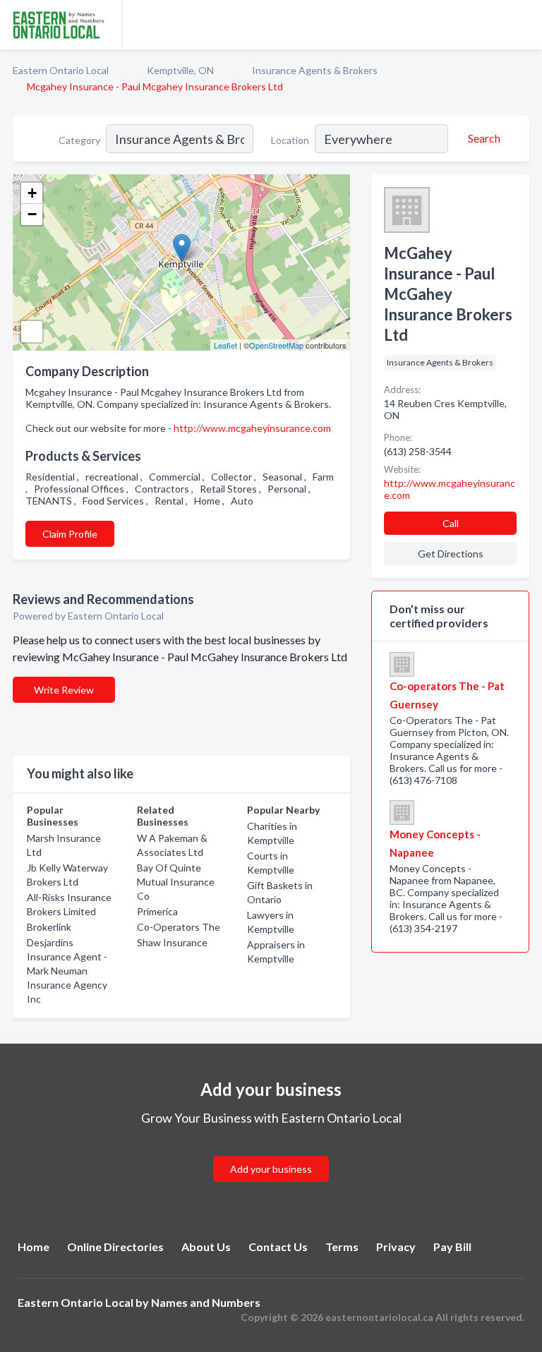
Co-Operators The (178, 927)
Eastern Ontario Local (61, 70)
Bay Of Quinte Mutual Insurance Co (176, 882)
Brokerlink (49, 927)
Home (33, 1246)
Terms (342, 1246)
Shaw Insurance (172, 942)
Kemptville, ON (180, 70)
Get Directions (450, 554)
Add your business (271, 1169)
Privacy (396, 1246)
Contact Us (278, 1246)
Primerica (157, 911)
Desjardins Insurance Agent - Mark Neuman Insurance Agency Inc (67, 970)
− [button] (32, 214)
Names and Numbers (205, 1302)
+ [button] (32, 193)
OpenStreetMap (276, 345)
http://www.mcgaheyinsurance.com (252, 428)
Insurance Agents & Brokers (315, 70)
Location (290, 140)
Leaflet (225, 345)
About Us (206, 1246)
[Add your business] (271, 1152)
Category (79, 140)
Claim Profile (69, 534)
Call (450, 523)
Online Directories (115, 1246)
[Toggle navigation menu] (523, 25)
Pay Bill (452, 1246)
